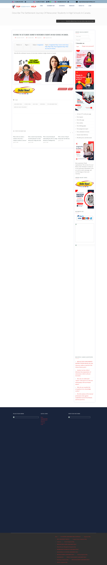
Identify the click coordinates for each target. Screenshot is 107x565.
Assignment (39, 37)
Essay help (35, 104)
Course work (61, 44)
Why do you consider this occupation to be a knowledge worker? (83, 389)
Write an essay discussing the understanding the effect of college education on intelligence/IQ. (50, 138)
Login (77, 46)
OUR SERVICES (44, 420)
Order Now (43, 421)
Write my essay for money (20, 107)
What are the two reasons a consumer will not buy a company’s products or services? (19, 138)
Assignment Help (44, 418)
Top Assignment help (59, 46)
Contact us (43, 422)
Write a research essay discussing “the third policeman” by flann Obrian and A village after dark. (35, 138)
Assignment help (53, 44)
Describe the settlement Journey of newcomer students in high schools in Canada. (40, 35)
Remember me (80, 43)
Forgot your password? (88, 46)
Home (42, 417)
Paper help (50, 46)
